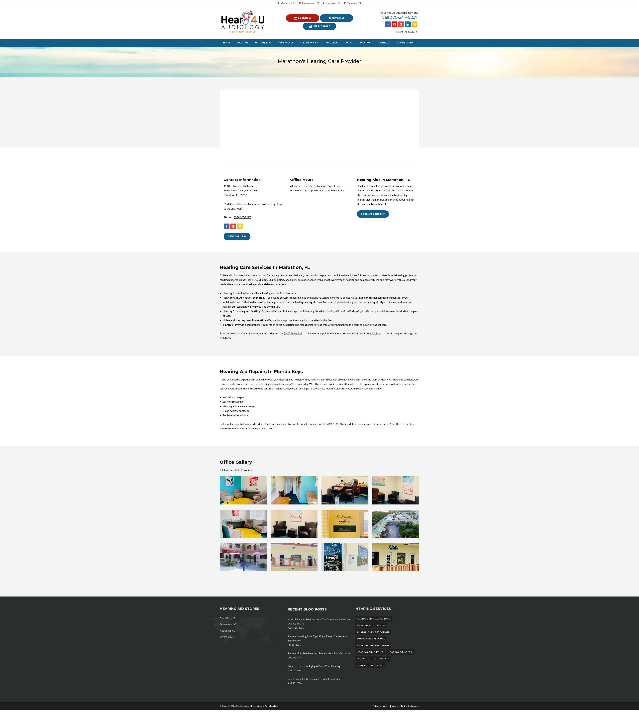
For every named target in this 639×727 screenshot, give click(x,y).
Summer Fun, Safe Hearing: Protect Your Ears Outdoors (319, 653)
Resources (332, 42)
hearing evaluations (371, 625)
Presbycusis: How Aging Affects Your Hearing (314, 666)
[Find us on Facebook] (388, 24)
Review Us (338, 18)
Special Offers (309, 42)
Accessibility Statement (405, 706)
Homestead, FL (310, 3)
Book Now (304, 18)
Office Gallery (237, 236)
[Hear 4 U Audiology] (242, 32)
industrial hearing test (373, 658)
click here (375, 333)
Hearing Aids (286, 42)
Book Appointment (373, 214)
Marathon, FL (288, 3)
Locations (365, 42)
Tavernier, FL (353, 3)
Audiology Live (271, 706)
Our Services (263, 42)
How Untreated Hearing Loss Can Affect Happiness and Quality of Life (319, 621)
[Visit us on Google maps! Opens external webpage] (240, 226)
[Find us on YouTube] (394, 24)
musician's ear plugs (371, 638)
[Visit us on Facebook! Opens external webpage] (226, 226)
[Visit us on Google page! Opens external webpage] (233, 226)
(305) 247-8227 (293, 333)
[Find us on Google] (401, 24)
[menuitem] (226, 43)
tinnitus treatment (370, 665)
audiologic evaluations (373, 618)
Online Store (321, 26)
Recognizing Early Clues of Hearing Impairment (314, 678)
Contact (384, 42)
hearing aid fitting (370, 652)
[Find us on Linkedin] (408, 24)
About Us (242, 42)
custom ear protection (373, 632)
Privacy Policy (380, 706)
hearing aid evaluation (373, 645)
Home (226, 42)
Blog (349, 42)
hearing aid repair (400, 652)
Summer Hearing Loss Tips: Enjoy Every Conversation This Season (318, 638)
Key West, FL (333, 3)
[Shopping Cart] (414, 24)
